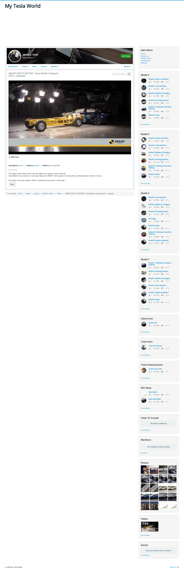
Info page (152, 218)
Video (34, 66)
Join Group (126, 56)
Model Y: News (154, 299)
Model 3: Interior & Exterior (159, 240)
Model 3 (37, 165)
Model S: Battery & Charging (159, 93)
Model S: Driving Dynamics (158, 100)
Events (44, 66)
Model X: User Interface (157, 145)
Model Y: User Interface (157, 285)
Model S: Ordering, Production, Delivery (160, 108)
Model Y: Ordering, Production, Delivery (160, 264)
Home (143, 54)
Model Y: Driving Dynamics (158, 271)
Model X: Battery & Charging (159, 152)
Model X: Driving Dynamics (158, 159)
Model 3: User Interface (157, 197)
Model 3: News (30, 54)
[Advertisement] (92, 27)
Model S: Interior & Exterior (159, 79)
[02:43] (149, 526)
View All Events (145, 555)
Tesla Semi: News (155, 346)
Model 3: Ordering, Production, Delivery (160, 233)
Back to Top (174, 567)
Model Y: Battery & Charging (159, 278)
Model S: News (154, 115)
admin (21, 165)
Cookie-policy (146, 60)
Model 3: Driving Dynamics (158, 211)
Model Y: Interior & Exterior (159, 292)
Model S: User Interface (157, 86)
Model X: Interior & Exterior (159, 138)
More (12, 184)
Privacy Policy (146, 58)
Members (55, 66)
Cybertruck (153, 323)
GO (129, 74)
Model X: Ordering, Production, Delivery (160, 167)
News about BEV (155, 399)
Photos (25, 66)
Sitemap (144, 63)
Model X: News (154, 174)
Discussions (14, 66)
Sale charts (153, 392)
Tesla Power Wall (155, 369)
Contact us (145, 56)
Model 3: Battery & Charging (159, 204)
